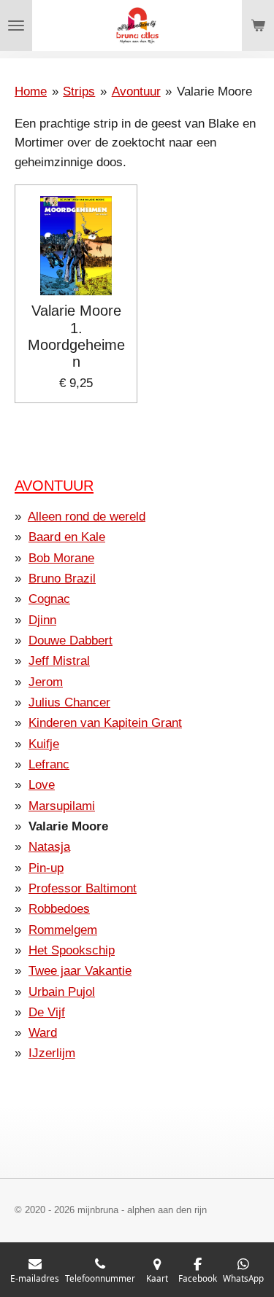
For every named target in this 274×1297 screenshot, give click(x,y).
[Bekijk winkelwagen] (258, 25)
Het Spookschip (71, 950)
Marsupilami (61, 806)
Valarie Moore (214, 91)
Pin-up (46, 868)
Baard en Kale (66, 537)
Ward (42, 1033)
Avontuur (136, 91)
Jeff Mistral (59, 661)
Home (31, 91)
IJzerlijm (51, 1053)
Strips (79, 91)
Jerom (45, 682)
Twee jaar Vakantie (80, 971)
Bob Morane (61, 558)
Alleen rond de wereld (86, 516)
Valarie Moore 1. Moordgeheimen (76, 336)
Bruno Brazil (62, 578)
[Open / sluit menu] (16, 25)
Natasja (49, 847)
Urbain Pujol (61, 992)
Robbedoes (59, 909)
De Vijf (46, 1012)
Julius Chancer (69, 702)
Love (41, 785)
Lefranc (48, 764)
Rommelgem (62, 930)
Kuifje (43, 744)
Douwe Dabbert (70, 640)
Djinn (42, 620)
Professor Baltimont (82, 888)
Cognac (49, 599)
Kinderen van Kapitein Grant (105, 723)
